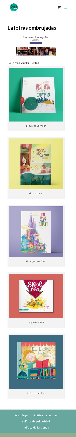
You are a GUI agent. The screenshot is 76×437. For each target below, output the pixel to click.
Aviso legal (21, 415)
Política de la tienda (36, 427)
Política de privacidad (36, 421)
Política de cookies (45, 415)
